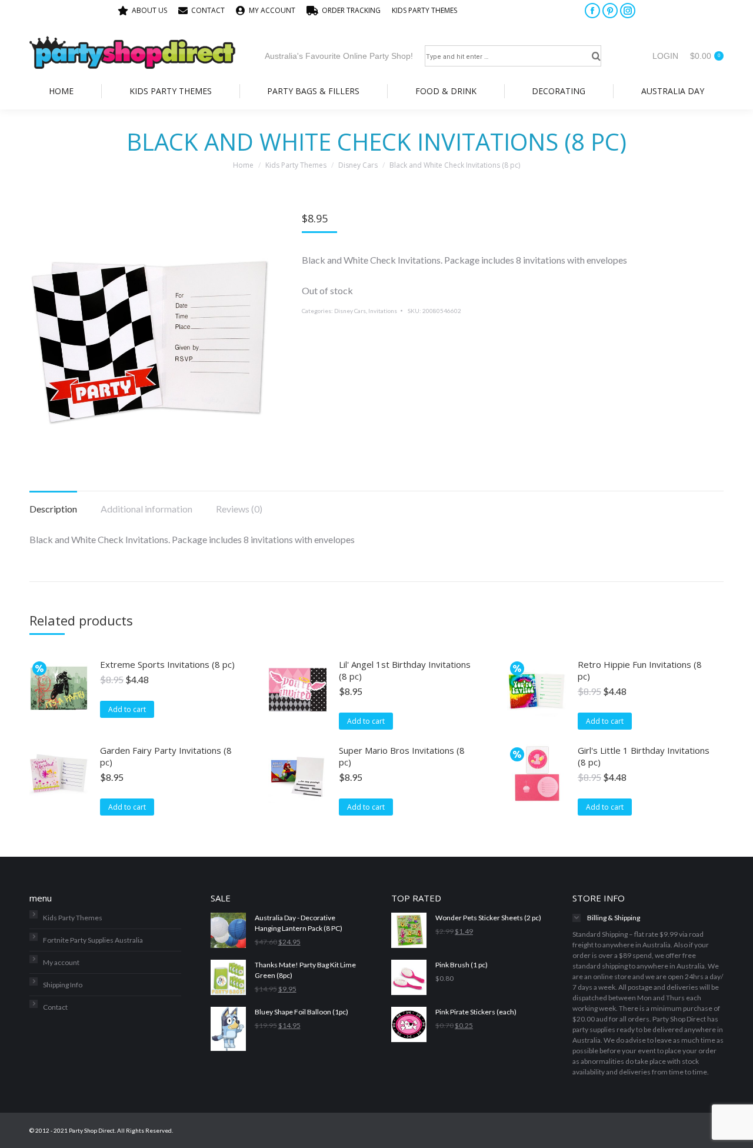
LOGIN (665, 56)
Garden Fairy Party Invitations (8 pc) (166, 756)
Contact (55, 1007)
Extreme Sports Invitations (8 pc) (167, 664)
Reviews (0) (239, 508)
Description (53, 508)
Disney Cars (350, 310)
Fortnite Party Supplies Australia (93, 940)
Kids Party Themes (72, 917)
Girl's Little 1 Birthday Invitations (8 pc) (643, 756)
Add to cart (127, 709)
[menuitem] (142, 10)
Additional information (146, 508)
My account (61, 962)
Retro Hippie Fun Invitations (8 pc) (640, 670)
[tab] (53, 503)
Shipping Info (62, 984)
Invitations (382, 310)
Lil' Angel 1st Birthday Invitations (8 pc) (405, 670)
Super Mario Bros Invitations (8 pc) (402, 756)
